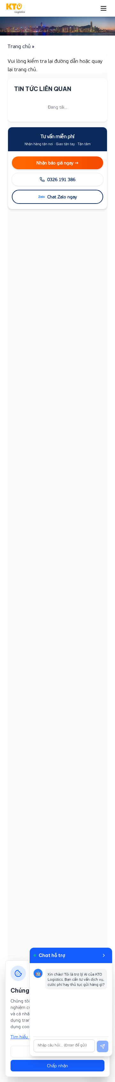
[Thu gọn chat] (103, 955)
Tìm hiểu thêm (25, 1037)
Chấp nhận (57, 1065)
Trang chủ (19, 46)
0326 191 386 (61, 179)
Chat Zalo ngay (62, 197)
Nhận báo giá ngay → (57, 163)
